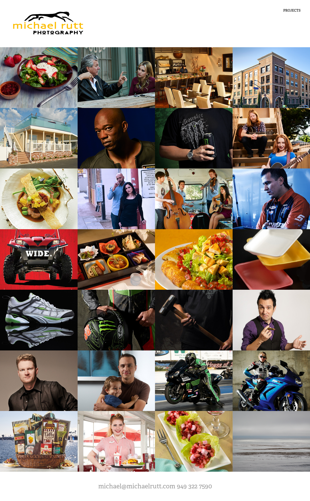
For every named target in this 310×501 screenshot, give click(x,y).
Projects (292, 10)
